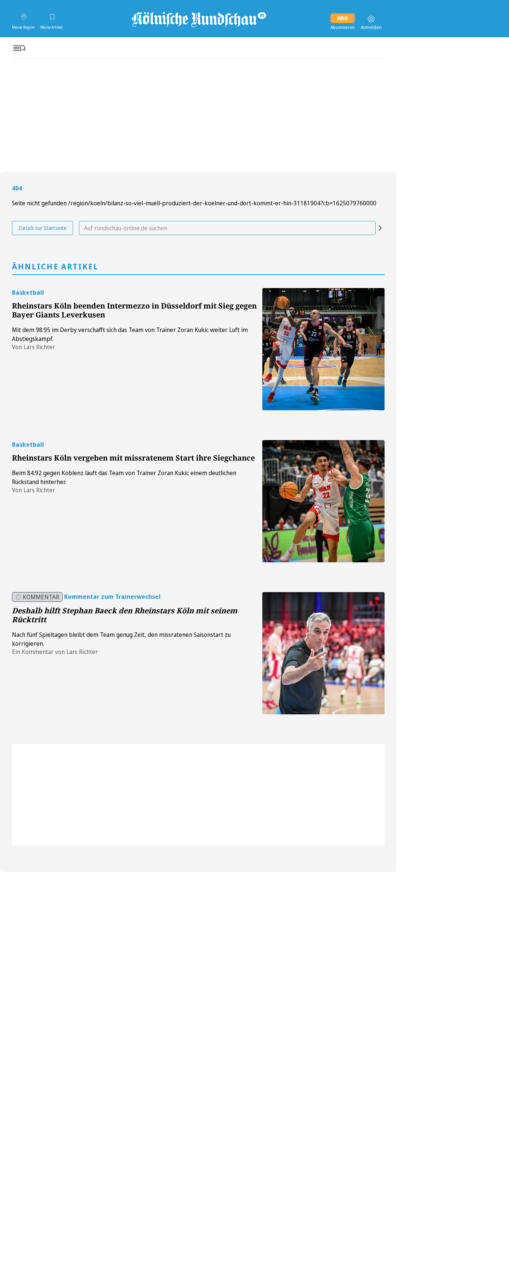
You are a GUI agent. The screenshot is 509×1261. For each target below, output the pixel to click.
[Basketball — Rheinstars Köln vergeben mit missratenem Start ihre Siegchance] (323, 501)
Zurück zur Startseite (42, 227)
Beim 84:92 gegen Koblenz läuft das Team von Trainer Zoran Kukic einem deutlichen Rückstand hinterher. (124, 477)
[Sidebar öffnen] (19, 48)
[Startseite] (198, 19)
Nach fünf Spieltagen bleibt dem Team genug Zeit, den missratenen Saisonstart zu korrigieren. (121, 639)
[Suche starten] (380, 228)
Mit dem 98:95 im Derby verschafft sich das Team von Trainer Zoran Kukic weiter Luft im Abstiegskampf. (130, 334)
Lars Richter (39, 347)
